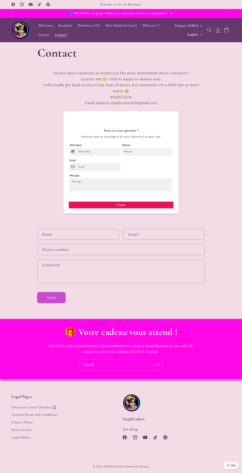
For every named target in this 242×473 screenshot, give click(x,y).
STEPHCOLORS (113, 466)
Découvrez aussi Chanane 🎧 (34, 407)
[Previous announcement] (12, 13)
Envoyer (121, 204)
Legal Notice (21, 437)
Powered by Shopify (136, 466)
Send (51, 298)
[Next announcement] (230, 13)
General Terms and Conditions (35, 415)
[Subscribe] (157, 364)
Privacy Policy (22, 422)
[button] (209, 30)
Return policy (22, 430)
